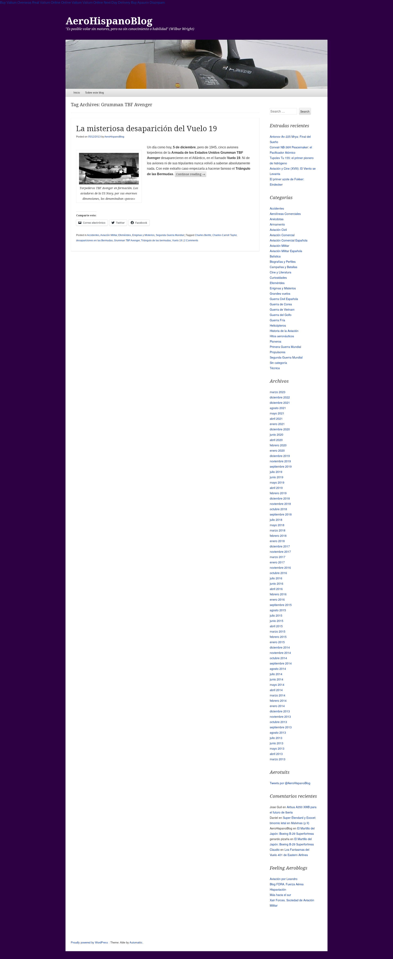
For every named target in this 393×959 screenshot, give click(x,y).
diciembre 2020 (280, 429)
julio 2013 (276, 738)
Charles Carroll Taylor (224, 235)
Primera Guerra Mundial (285, 347)
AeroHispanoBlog (109, 21)
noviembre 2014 (280, 653)
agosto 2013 (278, 732)
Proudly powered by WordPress (89, 942)
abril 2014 (276, 690)
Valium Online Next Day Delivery (106, 2)
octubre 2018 (278, 509)
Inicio (76, 92)
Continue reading (190, 174)
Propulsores (277, 352)
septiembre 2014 (281, 663)
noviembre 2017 (280, 551)
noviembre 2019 (280, 461)
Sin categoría (278, 363)
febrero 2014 (278, 700)
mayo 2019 (277, 482)
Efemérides (124, 235)
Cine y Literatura (280, 272)
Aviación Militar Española (286, 251)
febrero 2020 (278, 445)
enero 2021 (277, 424)
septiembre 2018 (281, 514)
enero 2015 (277, 642)
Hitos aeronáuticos (282, 336)
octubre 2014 (278, 658)
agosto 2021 (278, 408)
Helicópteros (278, 325)
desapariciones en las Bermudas (94, 240)
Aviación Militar (108, 235)
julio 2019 (276, 472)
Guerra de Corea (281, 304)
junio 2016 (276, 583)
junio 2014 (276, 679)
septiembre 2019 (281, 466)
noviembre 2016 (280, 567)
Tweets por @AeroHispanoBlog (290, 783)
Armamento (277, 224)
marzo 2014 (277, 695)
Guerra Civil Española (284, 299)
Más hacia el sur (280, 895)
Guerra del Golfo (280, 315)
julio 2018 (276, 520)
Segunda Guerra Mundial (170, 235)
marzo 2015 (277, 631)
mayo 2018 (277, 525)
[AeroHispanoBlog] (197, 64)
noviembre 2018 (280, 504)
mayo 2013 (277, 748)
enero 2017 (277, 562)
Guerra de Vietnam (282, 309)
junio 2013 (276, 743)
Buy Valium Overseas (15, 2)
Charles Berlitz (203, 235)
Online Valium (71, 2)
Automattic (136, 942)
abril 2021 (276, 418)
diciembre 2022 (280, 397)
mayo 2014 (277, 685)
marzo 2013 (277, 759)
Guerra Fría (277, 320)
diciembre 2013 (280, 711)
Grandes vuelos (280, 293)
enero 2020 (277, 450)
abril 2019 (276, 488)
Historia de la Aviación (284, 331)
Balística (275, 256)
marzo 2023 (277, 392)
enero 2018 (277, 541)
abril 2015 (276, 626)
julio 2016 (276, 578)
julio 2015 (276, 615)
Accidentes (93, 235)
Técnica (275, 368)
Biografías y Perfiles (283, 261)
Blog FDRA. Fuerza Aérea (287, 884)
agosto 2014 (278, 669)
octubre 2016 (278, 573)
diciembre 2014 (280, 647)
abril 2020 (276, 440)
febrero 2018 (278, 536)
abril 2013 (276, 754)
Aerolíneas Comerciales (285, 214)
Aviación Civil (278, 230)
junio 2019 (276, 477)
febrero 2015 (278, 637)
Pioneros (275, 341)
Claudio (275, 849)
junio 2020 (276, 434)
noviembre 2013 (280, 716)
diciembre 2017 (280, 546)
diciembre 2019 (280, 456)
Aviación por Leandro (283, 879)
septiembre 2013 (281, 727)
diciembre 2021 (280, 403)
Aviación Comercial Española (288, 240)
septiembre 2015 (281, 605)
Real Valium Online (46, 2)
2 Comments (191, 240)
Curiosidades (278, 277)
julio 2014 (276, 674)
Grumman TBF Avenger (127, 240)
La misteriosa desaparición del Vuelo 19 (146, 128)
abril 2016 (276, 589)
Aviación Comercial (282, 235)
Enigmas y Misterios (143, 235)
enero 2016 (277, 599)
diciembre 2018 (280, 498)
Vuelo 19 (177, 240)
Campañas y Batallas (283, 267)
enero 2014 (277, 706)
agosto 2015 (278, 610)
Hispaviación (278, 889)
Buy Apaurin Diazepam (148, 2)
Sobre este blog (94, 92)
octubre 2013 (278, 722)
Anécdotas (276, 219)
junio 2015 (276, 621)
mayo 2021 (277, 413)
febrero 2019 (278, 493)
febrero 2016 (278, 594)
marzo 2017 (277, 557)
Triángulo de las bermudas (156, 240)
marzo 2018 (277, 530)
